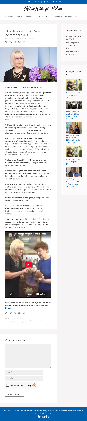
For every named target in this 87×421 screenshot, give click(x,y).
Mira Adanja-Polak (43, 8)
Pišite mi (68, 16)
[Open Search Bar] (81, 16)
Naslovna (9, 16)
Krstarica (49, 414)
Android (44, 305)
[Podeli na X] (11, 42)
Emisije (19, 16)
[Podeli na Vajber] (15, 42)
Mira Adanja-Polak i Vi (19, 38)
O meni (28, 16)
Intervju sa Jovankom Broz (16, 323)
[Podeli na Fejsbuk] (6, 42)
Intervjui (58, 16)
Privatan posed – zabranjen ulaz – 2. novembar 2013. (25, 321)
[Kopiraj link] (24, 42)
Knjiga (48, 16)
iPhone (8, 308)
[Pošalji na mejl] (19, 42)
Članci (38, 16)
